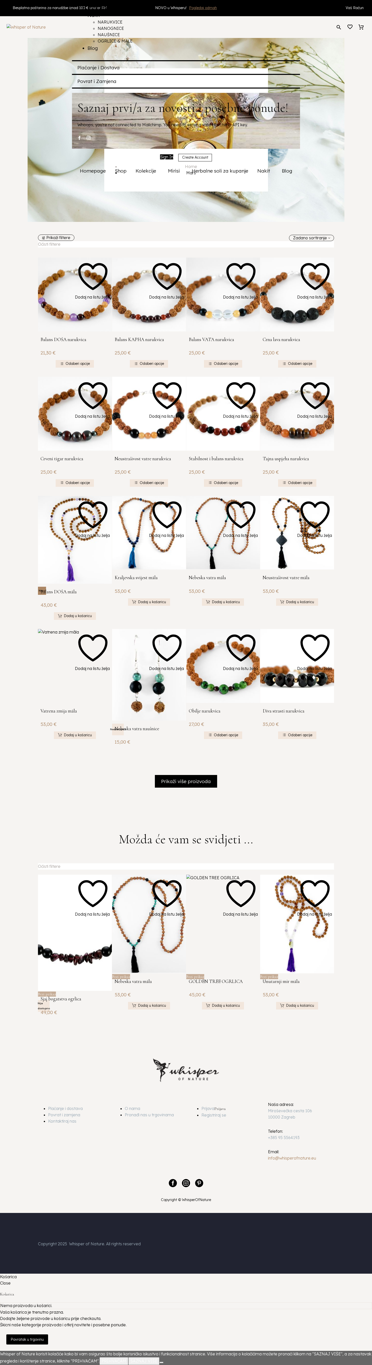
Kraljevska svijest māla (136, 577)
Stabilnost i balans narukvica (216, 458)
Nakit (265, 171)
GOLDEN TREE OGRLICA (216, 981)
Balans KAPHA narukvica (139, 339)
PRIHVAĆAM (113, 1360)
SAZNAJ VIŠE (143, 1360)
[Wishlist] (350, 27)
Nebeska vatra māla (207, 577)
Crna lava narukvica (281, 339)
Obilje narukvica (204, 711)
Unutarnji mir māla (281, 981)
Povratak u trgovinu (27, 1339)
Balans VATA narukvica (211, 339)
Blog (287, 171)
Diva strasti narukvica (283, 711)
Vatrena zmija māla (58, 711)
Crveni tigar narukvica (61, 458)
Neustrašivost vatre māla (286, 577)
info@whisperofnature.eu (292, 1158)
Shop (121, 171)
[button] (339, 27)
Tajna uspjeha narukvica (286, 458)
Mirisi (175, 171)
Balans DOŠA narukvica (63, 339)
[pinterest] (199, 1183)
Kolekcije (147, 171)
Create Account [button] (195, 157)
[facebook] (79, 138)
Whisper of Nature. (87, 1243)
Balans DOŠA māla (58, 592)
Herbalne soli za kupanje (220, 171)
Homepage (93, 171)
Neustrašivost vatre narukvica (143, 458)
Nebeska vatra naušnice (137, 728)
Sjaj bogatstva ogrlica (60, 999)
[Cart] (361, 27)
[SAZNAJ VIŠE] (161, 1362)
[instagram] (89, 138)
